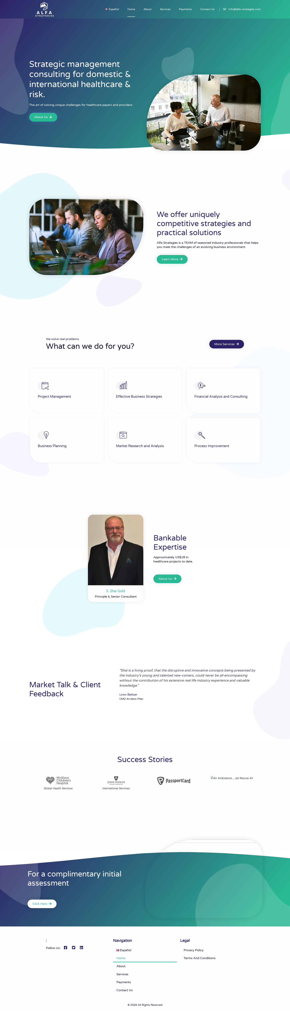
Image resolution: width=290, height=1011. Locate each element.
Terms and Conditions (199, 958)
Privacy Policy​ (194, 950)
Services (165, 9)
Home (131, 9)
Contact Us (207, 9)
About (147, 9)
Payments (185, 9)
